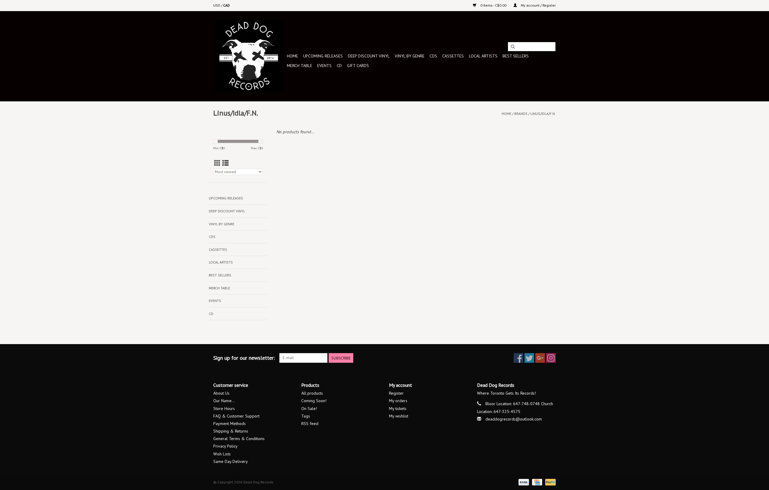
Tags (305, 416)
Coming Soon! (314, 400)
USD (217, 5)
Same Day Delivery (230, 461)
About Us (221, 393)
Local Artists (483, 56)
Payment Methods (229, 423)
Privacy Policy (225, 446)
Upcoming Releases (323, 56)
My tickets (397, 408)
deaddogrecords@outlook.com (513, 419)
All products (312, 393)
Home (292, 56)
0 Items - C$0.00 (493, 5)
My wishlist (398, 416)
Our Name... (224, 400)
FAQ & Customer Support (236, 416)
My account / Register (538, 5)
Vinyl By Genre (409, 56)
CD (339, 65)
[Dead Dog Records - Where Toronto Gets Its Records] (249, 56)
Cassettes (453, 56)
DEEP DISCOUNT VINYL (369, 56)
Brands (520, 113)
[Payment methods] (523, 481)
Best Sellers (516, 56)
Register (396, 393)
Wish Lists (222, 454)
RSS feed (309, 423)
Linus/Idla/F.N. (543, 113)
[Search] (513, 47)
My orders (398, 400)
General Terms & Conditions (239, 438)
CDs (433, 56)
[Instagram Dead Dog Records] (551, 358)
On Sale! (309, 408)
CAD (226, 5)
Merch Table (299, 65)
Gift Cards (358, 65)
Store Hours (224, 408)
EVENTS (324, 65)
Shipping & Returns (230, 431)
